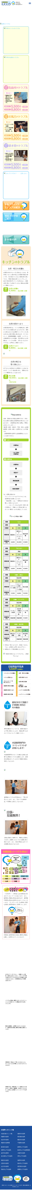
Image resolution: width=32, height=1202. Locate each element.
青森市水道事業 (5, 1142)
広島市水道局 (5, 1163)
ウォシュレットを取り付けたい (8, 681)
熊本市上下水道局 (22, 1163)
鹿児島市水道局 (22, 1166)
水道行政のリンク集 (6, 1133)
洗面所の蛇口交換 (8, 694)
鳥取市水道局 (5, 1160)
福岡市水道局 (21, 1160)
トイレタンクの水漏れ (9, 673)
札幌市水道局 (5, 1136)
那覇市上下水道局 (22, 1169)
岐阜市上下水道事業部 (24, 1150)
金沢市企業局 (5, 1153)
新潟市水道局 (5, 1147)
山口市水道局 (5, 1166)
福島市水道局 (21, 1133)
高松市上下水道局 (6, 1169)
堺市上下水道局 (22, 1156)
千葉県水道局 (21, 1142)
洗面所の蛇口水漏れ (9, 685)
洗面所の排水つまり (9, 690)
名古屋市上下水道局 (6, 1156)
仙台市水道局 (5, 1139)
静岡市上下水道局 (22, 1147)
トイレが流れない (8, 677)
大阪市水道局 (21, 1153)
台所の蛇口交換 (23, 681)
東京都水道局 (21, 1136)
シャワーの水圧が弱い (24, 690)
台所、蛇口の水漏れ (24, 673)
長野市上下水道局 (6, 1150)
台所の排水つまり (23, 677)
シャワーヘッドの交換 (24, 694)
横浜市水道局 (21, 1139)
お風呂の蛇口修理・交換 (23, 685)
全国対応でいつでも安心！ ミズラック (15, 866)
